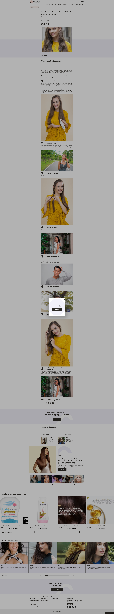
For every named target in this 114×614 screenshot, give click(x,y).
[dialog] (57, 307)
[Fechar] (63, 299)
